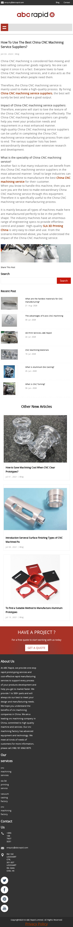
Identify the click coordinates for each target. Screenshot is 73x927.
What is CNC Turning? (35, 384)
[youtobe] (4, 908)
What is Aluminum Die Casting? (39, 367)
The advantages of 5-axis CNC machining (44, 315)
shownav (4, 27)
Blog (57, 2)
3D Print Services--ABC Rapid (38, 333)
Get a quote (36, 648)
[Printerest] (4, 899)
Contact (67, 2)
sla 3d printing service (5, 784)
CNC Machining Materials (37, 350)
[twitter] (4, 880)
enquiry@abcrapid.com (14, 2)
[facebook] (4, 889)
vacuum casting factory (5, 797)
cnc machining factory (6, 810)
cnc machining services (6, 771)
